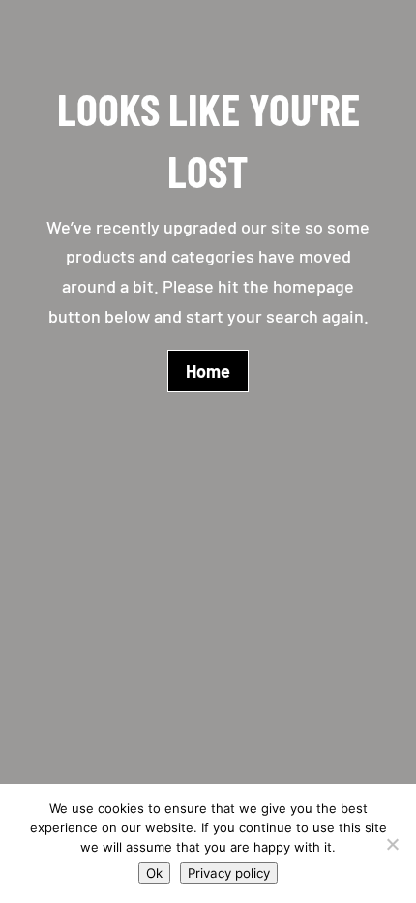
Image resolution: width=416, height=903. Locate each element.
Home (208, 371)
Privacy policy (229, 873)
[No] (391, 844)
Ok (154, 873)
